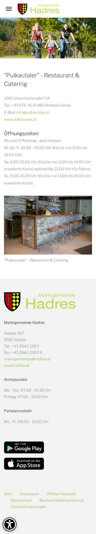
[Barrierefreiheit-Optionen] (10, 524)
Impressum (29, 493)
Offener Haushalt (61, 493)
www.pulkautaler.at (20, 119)
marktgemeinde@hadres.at (27, 359)
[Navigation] (8, 8)
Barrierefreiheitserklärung (61, 500)
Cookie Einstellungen (28, 506)
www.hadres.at (16, 365)
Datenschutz (21, 500)
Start (8, 493)
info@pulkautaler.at (33, 112)
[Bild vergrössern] (48, 225)
